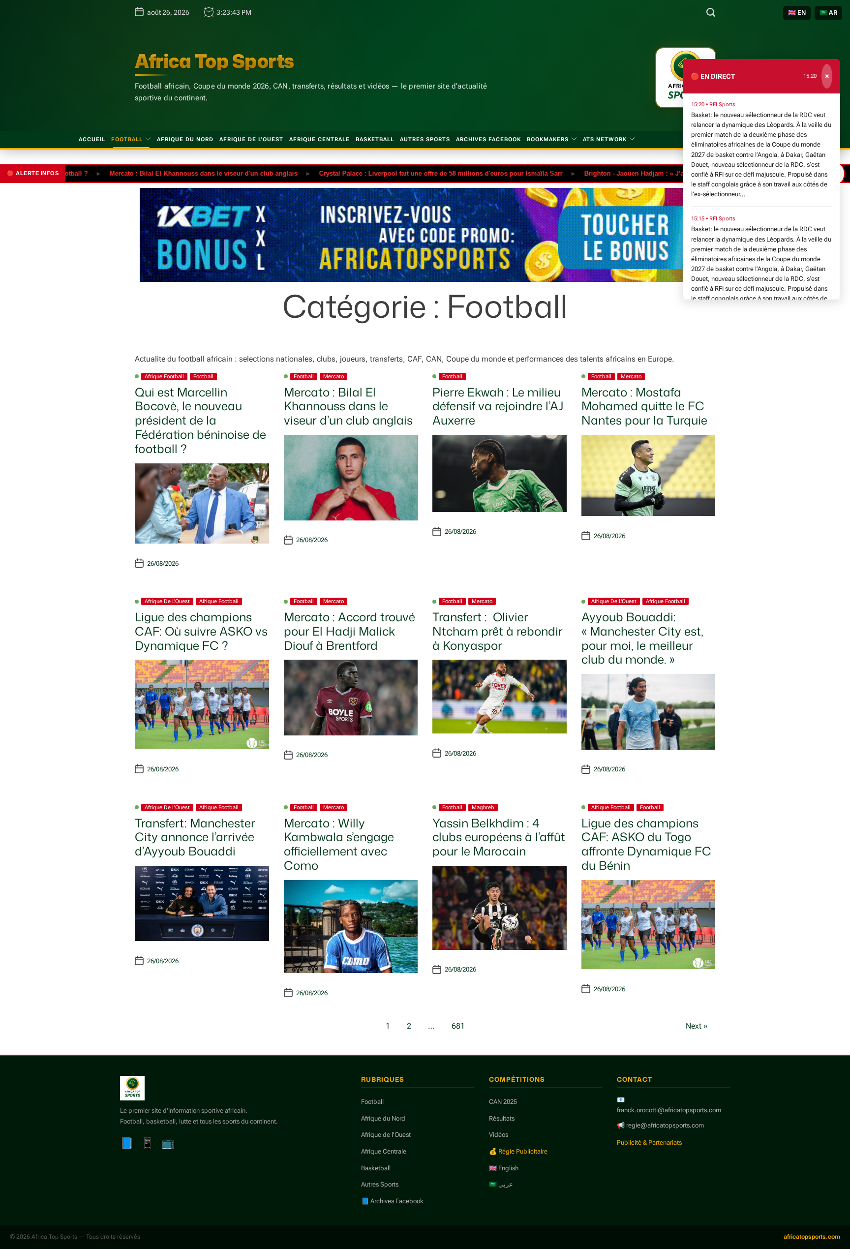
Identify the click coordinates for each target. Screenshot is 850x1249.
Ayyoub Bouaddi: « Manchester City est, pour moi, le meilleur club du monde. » (642, 638)
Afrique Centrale (319, 139)
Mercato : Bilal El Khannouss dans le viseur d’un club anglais (348, 406)
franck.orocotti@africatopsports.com (669, 1110)
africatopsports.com (812, 1236)
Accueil (92, 139)
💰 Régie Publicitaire (518, 1151)
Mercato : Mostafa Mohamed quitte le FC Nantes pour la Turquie (644, 406)
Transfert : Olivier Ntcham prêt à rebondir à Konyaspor (497, 631)
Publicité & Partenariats (649, 1142)
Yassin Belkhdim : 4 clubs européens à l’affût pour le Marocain (498, 837)
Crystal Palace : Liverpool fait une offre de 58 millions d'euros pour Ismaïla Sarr (410, 173)
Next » (697, 1026)
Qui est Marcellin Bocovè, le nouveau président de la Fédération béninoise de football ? (200, 420)
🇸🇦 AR (828, 12)
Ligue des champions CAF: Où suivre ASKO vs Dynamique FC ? (201, 631)
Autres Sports (425, 139)
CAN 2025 (503, 1101)
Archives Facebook (488, 139)
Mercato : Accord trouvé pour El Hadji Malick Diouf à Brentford (349, 631)
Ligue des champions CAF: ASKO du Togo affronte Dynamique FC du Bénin (646, 844)
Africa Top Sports (214, 61)
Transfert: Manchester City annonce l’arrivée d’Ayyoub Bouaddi (195, 837)
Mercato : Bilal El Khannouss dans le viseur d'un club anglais (173, 173)
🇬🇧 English (503, 1168)
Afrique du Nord (185, 139)
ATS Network (605, 139)
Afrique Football (164, 376)
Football (127, 139)
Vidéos (498, 1134)
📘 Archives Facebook (392, 1201)
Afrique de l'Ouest (167, 601)
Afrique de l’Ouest (251, 139)
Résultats (502, 1118)
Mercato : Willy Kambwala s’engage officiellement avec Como (339, 844)
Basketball (375, 139)
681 (458, 1026)
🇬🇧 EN (797, 12)
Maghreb (483, 807)
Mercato (333, 376)
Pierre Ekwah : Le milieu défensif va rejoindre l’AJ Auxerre (497, 406)
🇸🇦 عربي (501, 1184)
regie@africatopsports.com (665, 1125)
